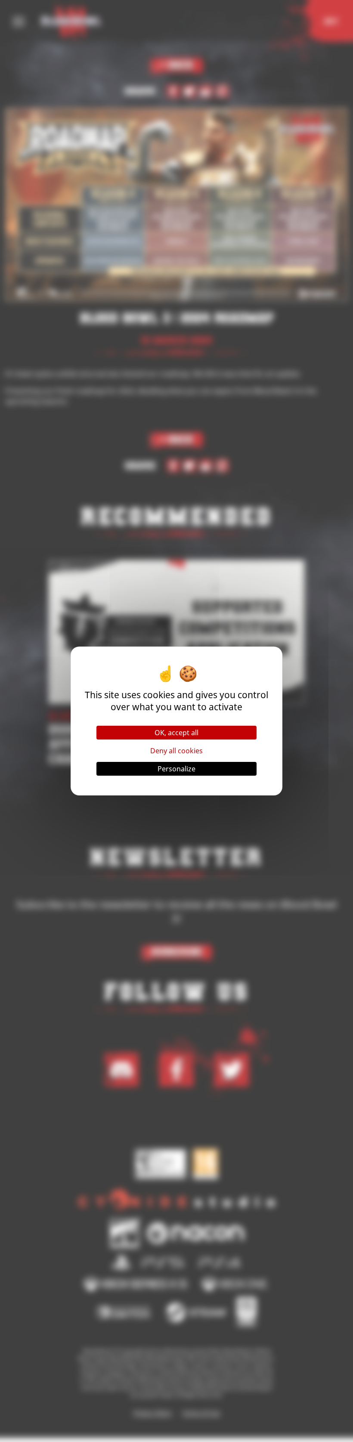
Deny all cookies (176, 750)
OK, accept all (176, 732)
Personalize (176, 769)
